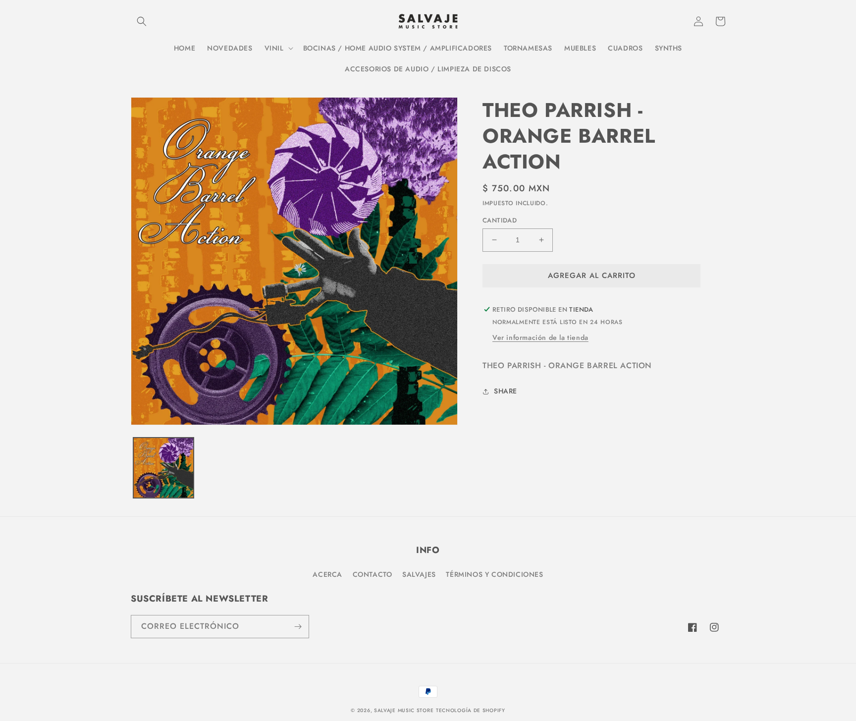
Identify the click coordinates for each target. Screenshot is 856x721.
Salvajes (419, 574)
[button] (142, 21)
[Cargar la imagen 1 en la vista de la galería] (163, 468)
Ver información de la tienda (540, 337)
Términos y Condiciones (494, 574)
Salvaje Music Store (403, 710)
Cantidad (499, 220)
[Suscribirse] (298, 626)
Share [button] (505, 391)
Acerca (327, 574)
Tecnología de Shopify (470, 710)
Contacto (372, 574)
